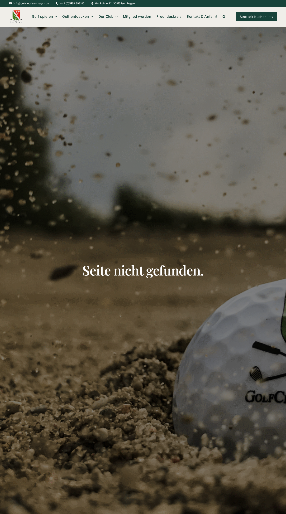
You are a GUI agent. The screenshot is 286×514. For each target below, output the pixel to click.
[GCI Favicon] (16, 12)
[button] (224, 17)
